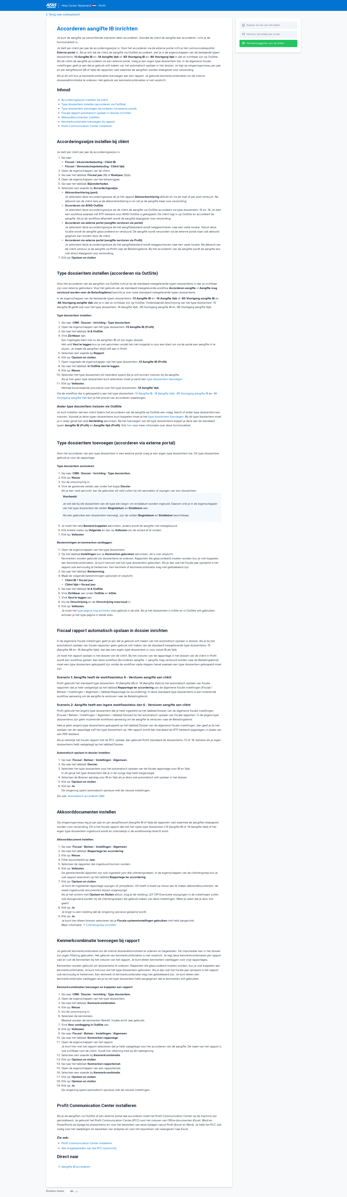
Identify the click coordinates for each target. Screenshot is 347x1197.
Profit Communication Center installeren (86, 126)
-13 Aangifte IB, (143, 393)
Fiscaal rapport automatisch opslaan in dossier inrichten (96, 113)
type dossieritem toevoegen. (165, 379)
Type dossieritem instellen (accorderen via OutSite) (93, 104)
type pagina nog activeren (93, 610)
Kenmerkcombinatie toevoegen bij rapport (88, 122)
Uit (76, 1191)
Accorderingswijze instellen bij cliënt (84, 100)
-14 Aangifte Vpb (164, 393)
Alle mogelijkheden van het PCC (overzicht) (88, 1148)
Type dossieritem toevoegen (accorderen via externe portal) (98, 108)
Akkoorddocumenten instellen (80, 117)
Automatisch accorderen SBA (86, 796)
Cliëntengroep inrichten (101, 925)
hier (129, 425)
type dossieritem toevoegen (166, 416)
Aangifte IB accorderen (75, 1167)
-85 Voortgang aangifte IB (192, 393)
